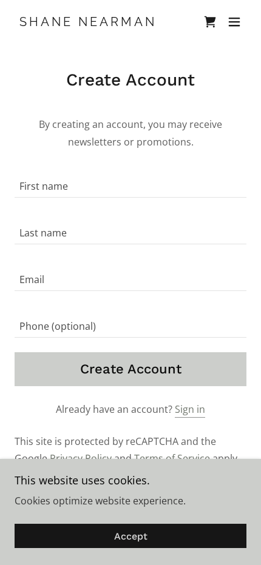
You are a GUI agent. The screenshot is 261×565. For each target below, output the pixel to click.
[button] (234, 22)
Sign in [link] (190, 409)
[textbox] (130, 181)
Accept (130, 536)
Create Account (130, 368)
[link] (86, 22)
